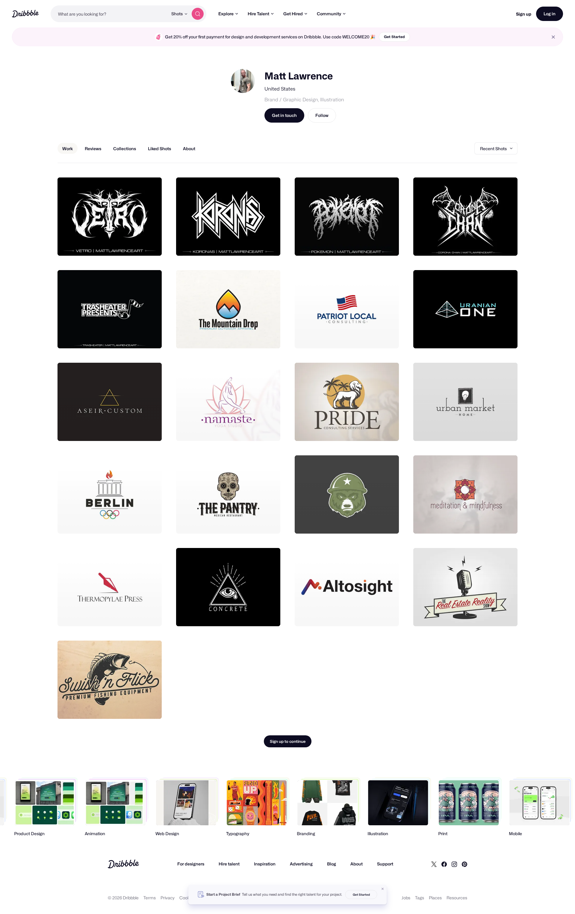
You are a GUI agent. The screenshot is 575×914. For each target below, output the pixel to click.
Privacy (168, 897)
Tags (419, 897)
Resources (457, 897)
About (356, 863)
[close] (553, 37)
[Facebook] (444, 864)
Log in (550, 13)
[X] (434, 864)
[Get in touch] (127, 245)
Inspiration (265, 863)
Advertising (301, 863)
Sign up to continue (287, 741)
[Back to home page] (25, 13)
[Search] (198, 14)
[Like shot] (151, 245)
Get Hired (293, 13)
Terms (149, 897)
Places (435, 897)
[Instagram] (454, 864)
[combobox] (109, 14)
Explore (226, 13)
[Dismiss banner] (383, 889)
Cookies (187, 897)
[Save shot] (139, 245)
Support (385, 863)
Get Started (394, 36)
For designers (190, 863)
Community (329, 13)
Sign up (523, 13)
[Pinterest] (464, 864)
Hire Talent (258, 13)
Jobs (406, 897)
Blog (331, 863)
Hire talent (229, 863)
